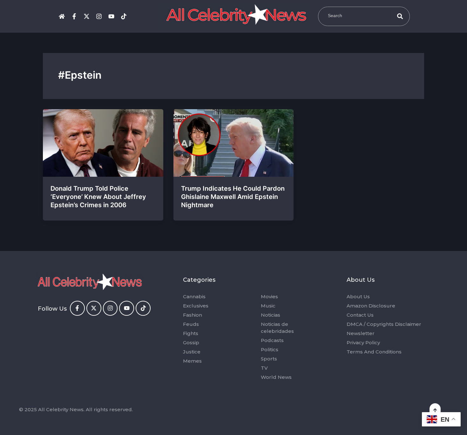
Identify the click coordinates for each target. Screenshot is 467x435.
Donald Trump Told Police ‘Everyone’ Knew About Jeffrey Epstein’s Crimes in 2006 (98, 197)
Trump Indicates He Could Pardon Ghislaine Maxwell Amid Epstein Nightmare (233, 197)
